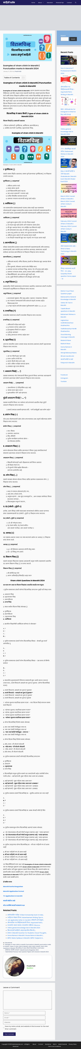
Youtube (64, 381)
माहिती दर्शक (9, 2)
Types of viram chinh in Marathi (19, 946)
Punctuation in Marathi (32, 944)
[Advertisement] (40, 17)
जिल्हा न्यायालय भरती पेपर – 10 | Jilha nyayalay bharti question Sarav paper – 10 (68, 273)
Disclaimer (48, 1044)
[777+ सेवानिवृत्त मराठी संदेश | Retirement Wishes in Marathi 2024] (69, 141)
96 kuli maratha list (67, 356)
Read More (30, 968)
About (40, 2)
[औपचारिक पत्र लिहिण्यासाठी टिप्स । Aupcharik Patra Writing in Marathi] (69, 79)
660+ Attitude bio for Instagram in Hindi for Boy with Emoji (68, 111)
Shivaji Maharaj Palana (69, 353)
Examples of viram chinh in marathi (15, 944)
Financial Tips (60, 2)
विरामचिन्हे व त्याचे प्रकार (37, 948)
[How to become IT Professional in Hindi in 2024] (69, 61)
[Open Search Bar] (75, 2)
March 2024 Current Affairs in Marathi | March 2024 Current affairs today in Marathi (68, 201)
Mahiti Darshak (62, 1044)
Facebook (64, 375)
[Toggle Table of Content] (22, 77)
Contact (69, 2)
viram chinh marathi (34, 946)
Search (63, 36)
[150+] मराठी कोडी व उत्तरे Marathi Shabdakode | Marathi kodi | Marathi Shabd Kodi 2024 (68, 176)
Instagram (64, 378)
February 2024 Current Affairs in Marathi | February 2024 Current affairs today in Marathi (69, 226)
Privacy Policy (72, 1044)
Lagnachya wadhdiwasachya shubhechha (67, 322)
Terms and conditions (54, 1046)
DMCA (54, 1044)
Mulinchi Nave (65, 344)
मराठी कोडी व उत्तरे (67, 359)
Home (33, 2)
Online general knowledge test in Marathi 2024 (67, 131)
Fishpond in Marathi (67, 363)
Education (50, 2)
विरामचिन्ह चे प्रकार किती (23, 948)
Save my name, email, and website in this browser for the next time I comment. (27, 1027)
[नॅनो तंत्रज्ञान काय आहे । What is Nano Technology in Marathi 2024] (69, 238)
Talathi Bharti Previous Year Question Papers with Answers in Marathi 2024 (27, 952)
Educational (8, 943)
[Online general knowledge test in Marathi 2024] (69, 121)
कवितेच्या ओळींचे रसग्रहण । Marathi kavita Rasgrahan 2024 (22, 950)
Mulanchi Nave (66, 340)
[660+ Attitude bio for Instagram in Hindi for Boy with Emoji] (69, 102)
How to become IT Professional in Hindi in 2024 (68, 70)
